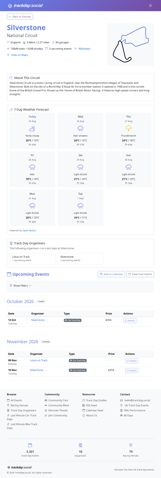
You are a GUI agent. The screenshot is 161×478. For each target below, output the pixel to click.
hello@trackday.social (137, 400)
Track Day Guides (96, 400)
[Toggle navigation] (150, 5)
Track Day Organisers (23, 410)
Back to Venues (22, 16)
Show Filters (20, 285)
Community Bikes (58, 405)
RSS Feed (91, 405)
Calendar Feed (94, 410)
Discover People (58, 410)
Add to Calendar (113, 274)
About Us (91, 415)
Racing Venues (19, 405)
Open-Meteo (29, 230)
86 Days (128, 415)
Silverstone (37, 320)
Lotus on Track (38, 360)
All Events (16, 400)
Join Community (57, 415)
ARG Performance (134, 410)
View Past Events (142, 274)
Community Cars (58, 400)
